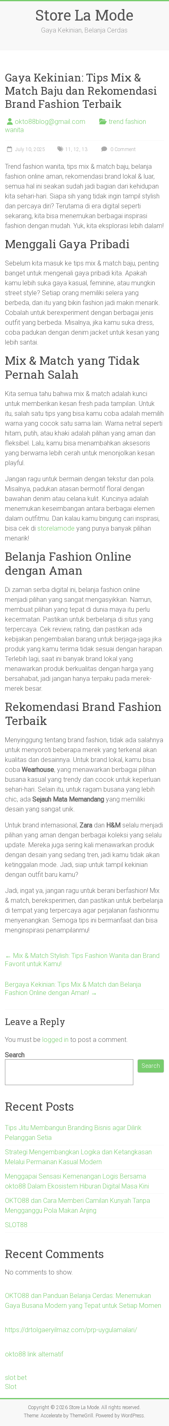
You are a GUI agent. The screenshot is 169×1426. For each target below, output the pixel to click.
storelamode (56, 528)
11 (68, 149)
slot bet (16, 1378)
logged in (55, 1040)
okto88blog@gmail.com (50, 122)
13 (84, 149)
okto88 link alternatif (34, 1354)
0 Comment (122, 149)
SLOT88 (16, 1225)
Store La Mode (84, 15)
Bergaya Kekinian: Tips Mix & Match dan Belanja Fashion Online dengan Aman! (73, 989)
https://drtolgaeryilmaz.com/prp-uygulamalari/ (71, 1330)
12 (76, 149)
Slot (10, 1387)
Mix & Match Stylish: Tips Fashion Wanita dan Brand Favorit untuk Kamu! (82, 960)
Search (15, 1055)
